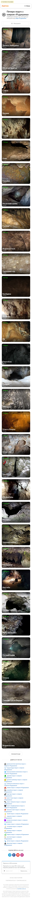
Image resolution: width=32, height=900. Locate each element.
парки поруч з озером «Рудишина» (18, 834)
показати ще (15, 754)
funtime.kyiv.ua (11, 880)
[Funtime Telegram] (10, 855)
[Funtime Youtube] (18, 855)
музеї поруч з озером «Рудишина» (17, 813)
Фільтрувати (17, 23)
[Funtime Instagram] (22, 855)
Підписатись (24, 871)
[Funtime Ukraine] (5, 6)
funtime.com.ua (21, 888)
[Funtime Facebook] (14, 855)
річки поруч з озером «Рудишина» (17, 841)
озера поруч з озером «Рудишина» (18, 824)
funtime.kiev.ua (21, 880)
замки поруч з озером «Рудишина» (18, 787)
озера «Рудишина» (20, 18)
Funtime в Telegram (7, 1)
